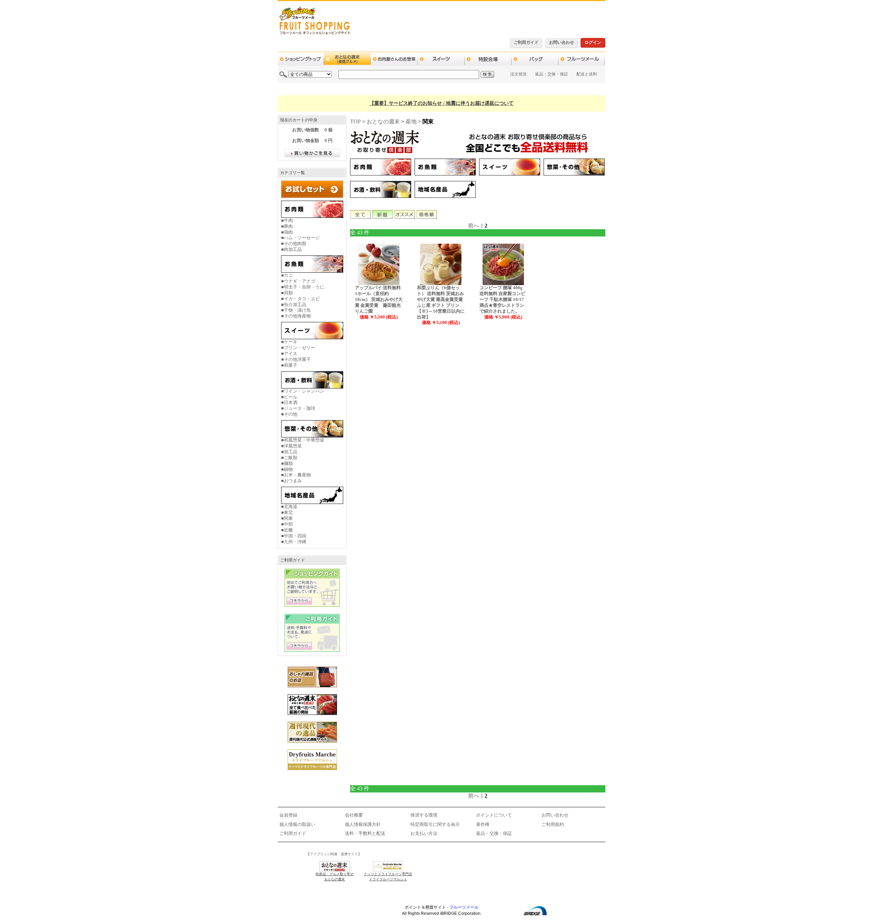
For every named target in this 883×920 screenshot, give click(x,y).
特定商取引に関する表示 (435, 824)
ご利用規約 (553, 824)
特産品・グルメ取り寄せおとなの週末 (335, 876)
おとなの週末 (383, 121)
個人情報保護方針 (363, 824)
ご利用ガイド (526, 42)
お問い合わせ (561, 42)
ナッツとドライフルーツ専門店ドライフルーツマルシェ (388, 876)
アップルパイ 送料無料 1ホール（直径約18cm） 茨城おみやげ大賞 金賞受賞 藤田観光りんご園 (379, 299)
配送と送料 (586, 74)
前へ (473, 226)
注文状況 (518, 74)
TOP (355, 121)
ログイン (593, 42)
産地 (411, 121)
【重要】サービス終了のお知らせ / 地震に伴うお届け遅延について (441, 103)
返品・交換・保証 (551, 74)
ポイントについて (494, 815)
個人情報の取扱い (297, 824)
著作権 (482, 824)
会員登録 (288, 815)
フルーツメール (463, 907)
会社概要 (354, 815)
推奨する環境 (423, 815)
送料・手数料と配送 (365, 833)
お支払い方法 (423, 833)
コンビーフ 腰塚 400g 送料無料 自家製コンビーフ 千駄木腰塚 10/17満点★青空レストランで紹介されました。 (502, 299)
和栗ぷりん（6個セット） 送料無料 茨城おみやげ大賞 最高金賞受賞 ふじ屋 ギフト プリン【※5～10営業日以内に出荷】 (441, 302)
